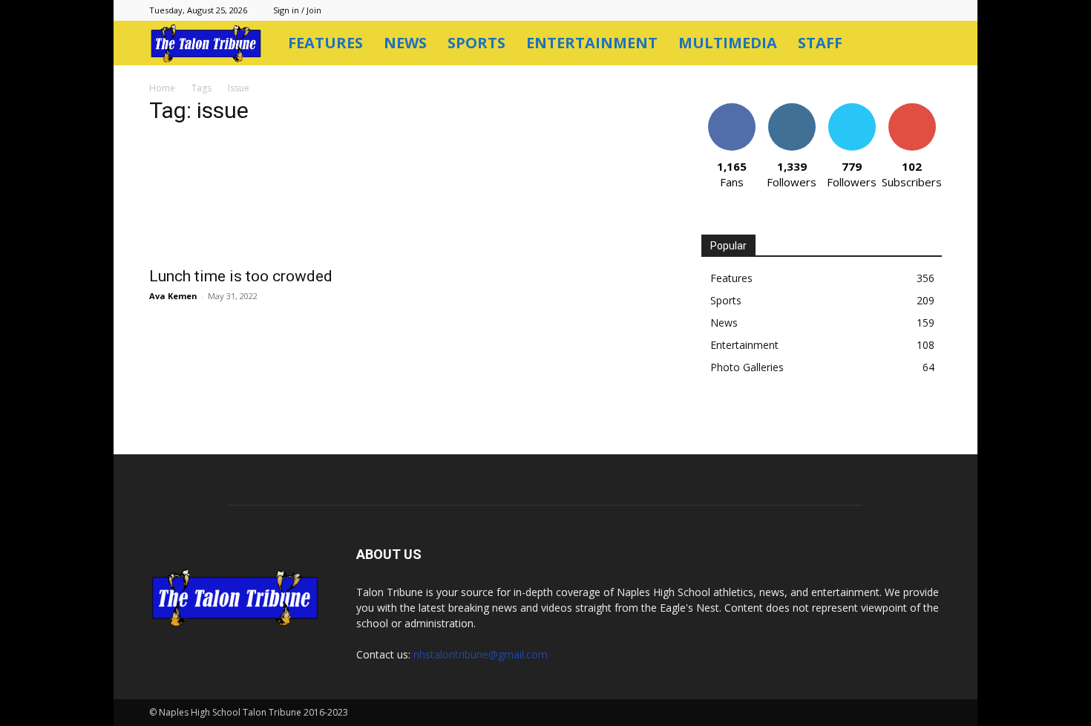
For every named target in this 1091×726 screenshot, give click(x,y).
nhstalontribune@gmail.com (480, 654)
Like (731, 108)
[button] (924, 44)
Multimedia (727, 43)
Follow (791, 108)
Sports (476, 43)
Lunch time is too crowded (240, 276)
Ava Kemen (173, 295)
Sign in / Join (297, 10)
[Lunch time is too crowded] (269, 198)
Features (325, 43)
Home (162, 88)
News (405, 43)
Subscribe (912, 108)
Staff (820, 43)
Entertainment (592, 43)
